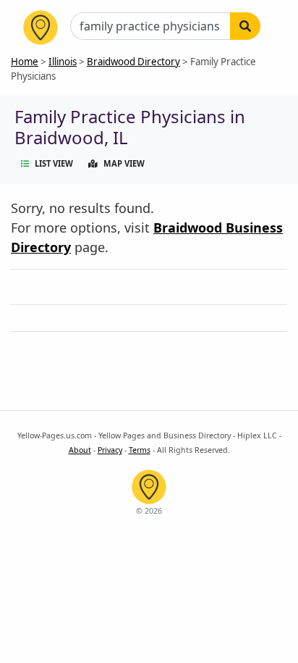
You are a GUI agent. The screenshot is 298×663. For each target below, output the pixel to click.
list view (54, 163)
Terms (139, 450)
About (80, 450)
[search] (245, 26)
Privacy (110, 450)
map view (124, 163)
